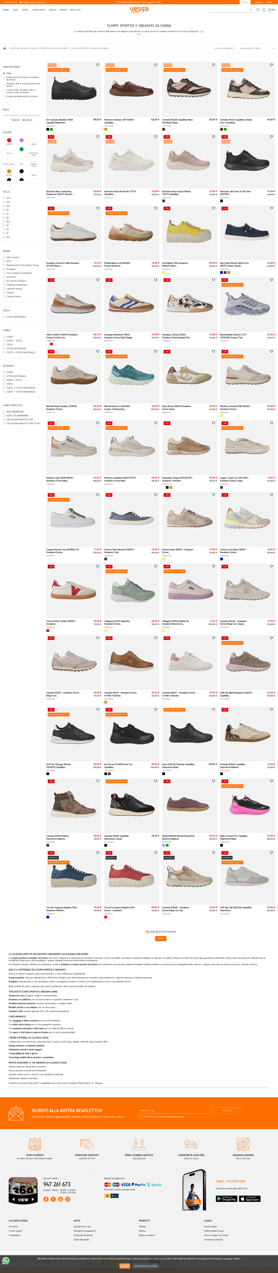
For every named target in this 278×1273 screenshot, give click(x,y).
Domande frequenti (83, 1235)
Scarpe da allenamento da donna (22, 96)
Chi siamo (13, 1226)
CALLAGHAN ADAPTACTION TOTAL (23, 423)
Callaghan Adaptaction (17, 284)
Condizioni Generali (213, 1239)
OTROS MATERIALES (16, 317)
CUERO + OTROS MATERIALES (20, 391)
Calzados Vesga (14, 288)
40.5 (8, 198)
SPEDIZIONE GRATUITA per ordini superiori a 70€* (139, 2)
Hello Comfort (12, 257)
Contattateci (14, 1235)
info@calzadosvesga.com (32, 2)
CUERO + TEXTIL (14, 340)
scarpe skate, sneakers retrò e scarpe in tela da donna (21, 91)
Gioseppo (11, 269)
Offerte (142, 1226)
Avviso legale (210, 1226)
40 (7, 229)
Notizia (142, 1231)
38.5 (8, 206)
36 (7, 210)
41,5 (8, 237)
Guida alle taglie (81, 1239)
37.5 (8, 202)
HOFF (9, 261)
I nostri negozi (15, 1231)
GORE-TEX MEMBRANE (17, 415)
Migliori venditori (147, 1235)
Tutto (8, 73)
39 (7, 225)
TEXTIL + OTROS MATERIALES (20, 352)
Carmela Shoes (13, 296)
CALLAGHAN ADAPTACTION (19, 419)
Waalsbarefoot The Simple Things (22, 265)
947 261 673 (10, 2)
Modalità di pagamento (85, 1231)
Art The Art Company (16, 281)
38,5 (8, 221)
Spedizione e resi (82, 1226)
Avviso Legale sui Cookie (216, 1235)
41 (7, 233)
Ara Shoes (11, 277)
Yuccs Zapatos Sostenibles (19, 273)
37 (7, 213)
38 (7, 217)
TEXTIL (9, 344)
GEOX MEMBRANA (15, 411)
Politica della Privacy (214, 1231)
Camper (10, 292)
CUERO (9, 337)
